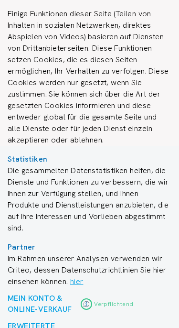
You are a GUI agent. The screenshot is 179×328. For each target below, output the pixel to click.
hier (77, 281)
